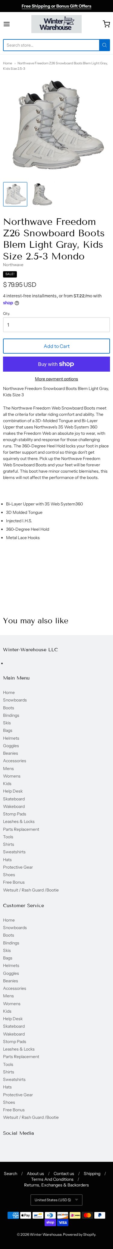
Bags (7, 730)
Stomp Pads (14, 814)
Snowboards (15, 700)
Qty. (6, 313)
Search (10, 1173)
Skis (7, 723)
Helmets (11, 738)
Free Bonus (14, 882)
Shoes (9, 874)
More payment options (56, 379)
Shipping (92, 1173)
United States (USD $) (53, 1200)
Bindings (11, 715)
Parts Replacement (21, 829)
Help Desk (13, 791)
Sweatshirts (14, 852)
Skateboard (14, 799)
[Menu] (13, 24)
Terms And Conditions (52, 1179)
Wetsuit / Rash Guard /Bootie (31, 890)
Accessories (14, 760)
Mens (8, 768)
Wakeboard (14, 806)
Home (7, 63)
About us (35, 1173)
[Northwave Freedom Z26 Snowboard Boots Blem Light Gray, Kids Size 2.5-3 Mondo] (15, 194)
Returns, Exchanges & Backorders (56, 1185)
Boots (8, 707)
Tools (8, 836)
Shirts (8, 844)
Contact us (64, 1173)
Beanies (10, 753)
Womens (11, 776)
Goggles (11, 745)
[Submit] (104, 45)
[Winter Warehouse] (56, 24)
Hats (7, 859)
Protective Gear (18, 867)
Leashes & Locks (19, 821)
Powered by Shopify (79, 1234)
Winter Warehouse (45, 1234)
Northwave (13, 264)
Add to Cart (57, 346)
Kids (7, 783)
